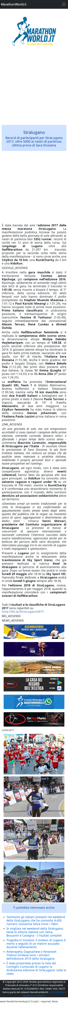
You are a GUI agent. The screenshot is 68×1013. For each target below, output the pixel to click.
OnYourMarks (56, 992)
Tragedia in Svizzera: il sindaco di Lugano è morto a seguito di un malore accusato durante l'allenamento (36, 943)
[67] (34, 667)
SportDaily (28, 995)
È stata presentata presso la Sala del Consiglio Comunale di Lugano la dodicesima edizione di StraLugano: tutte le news (36, 968)
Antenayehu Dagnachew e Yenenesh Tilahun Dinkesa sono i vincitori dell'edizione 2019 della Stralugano (31, 955)
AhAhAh (40, 995)
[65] (34, 702)
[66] (34, 631)
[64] (34, 684)
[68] (34, 719)
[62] (34, 649)
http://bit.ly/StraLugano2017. (23, 611)
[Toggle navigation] (64, 4)
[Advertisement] (34, 88)
